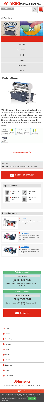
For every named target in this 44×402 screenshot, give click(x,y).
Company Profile (10, 375)
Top (22, 39)
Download (22, 65)
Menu (41, 11)
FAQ (22, 60)
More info (5, 401)
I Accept (32, 398)
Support (7, 354)
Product (7, 333)
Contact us (23, 391)
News (22, 71)
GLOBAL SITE (7, 9)
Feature (22, 44)
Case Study (8, 339)
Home (7, 328)
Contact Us (8, 365)
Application (8, 344)
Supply (22, 55)
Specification (22, 50)
